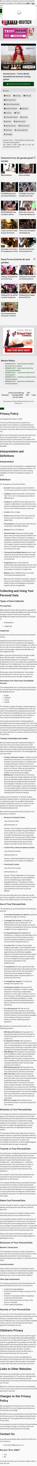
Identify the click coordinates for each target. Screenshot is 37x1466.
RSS (27, 395)
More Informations (20, 11)
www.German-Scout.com (11, 147)
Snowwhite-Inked (11, 117)
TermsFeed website (6, 808)
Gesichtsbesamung (12, 104)
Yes (5, 1454)
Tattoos (8, 113)
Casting (18, 96)
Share (7, 91)
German (28, 96)
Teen (18, 113)
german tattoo (11, 126)
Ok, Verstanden (7, 11)
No (5, 1457)
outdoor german (21, 130)
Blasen (8, 96)
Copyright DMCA (17, 395)
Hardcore (25, 108)
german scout (20, 121)
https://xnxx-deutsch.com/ (17, 575)
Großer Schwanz (11, 108)
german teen (24, 126)
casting (24, 117)
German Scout (11, 100)
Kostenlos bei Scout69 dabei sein (19, 84)
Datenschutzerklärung (16, 393)
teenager (9, 134)
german (8, 121)
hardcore (9, 130)
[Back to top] (33, 1462)
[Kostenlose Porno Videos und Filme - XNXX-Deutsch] (16, 22)
